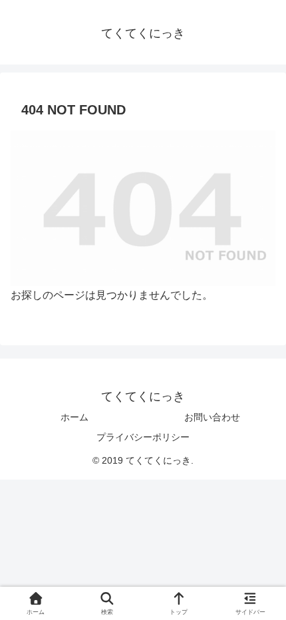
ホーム (74, 417)
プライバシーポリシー (143, 437)
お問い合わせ (212, 417)
